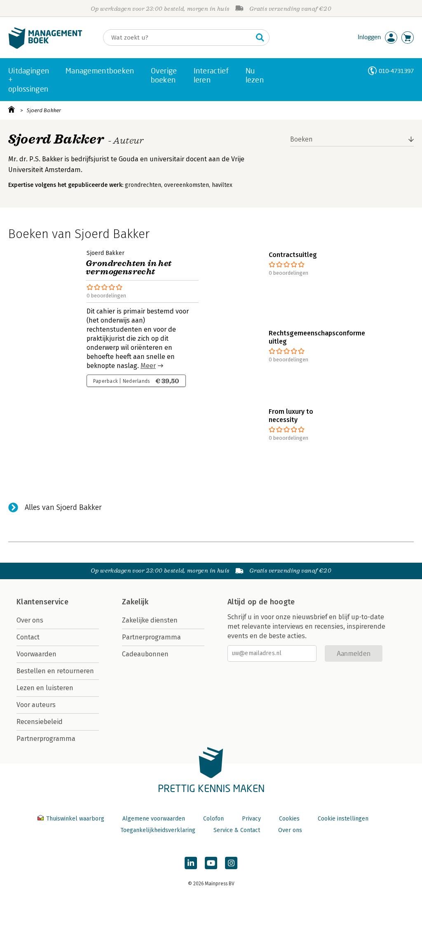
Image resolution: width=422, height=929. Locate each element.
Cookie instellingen (343, 818)
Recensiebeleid (39, 722)
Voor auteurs (36, 705)
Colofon (213, 818)
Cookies (289, 818)
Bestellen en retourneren (55, 671)
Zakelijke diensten (150, 620)
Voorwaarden (36, 654)
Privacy (251, 818)
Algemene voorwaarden (153, 818)
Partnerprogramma (45, 739)
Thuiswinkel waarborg (75, 818)
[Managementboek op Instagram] (231, 863)
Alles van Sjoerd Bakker (63, 507)
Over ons (29, 620)
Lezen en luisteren (44, 688)
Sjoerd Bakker (44, 110)
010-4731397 (396, 70)
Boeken (301, 139)
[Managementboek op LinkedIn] (191, 863)
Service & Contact (236, 830)
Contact (28, 637)
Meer (148, 366)
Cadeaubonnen (145, 654)
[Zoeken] (260, 37)
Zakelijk (135, 601)
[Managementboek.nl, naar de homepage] (45, 46)
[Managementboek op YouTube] (211, 863)
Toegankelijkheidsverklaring (157, 830)
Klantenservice (42, 601)
